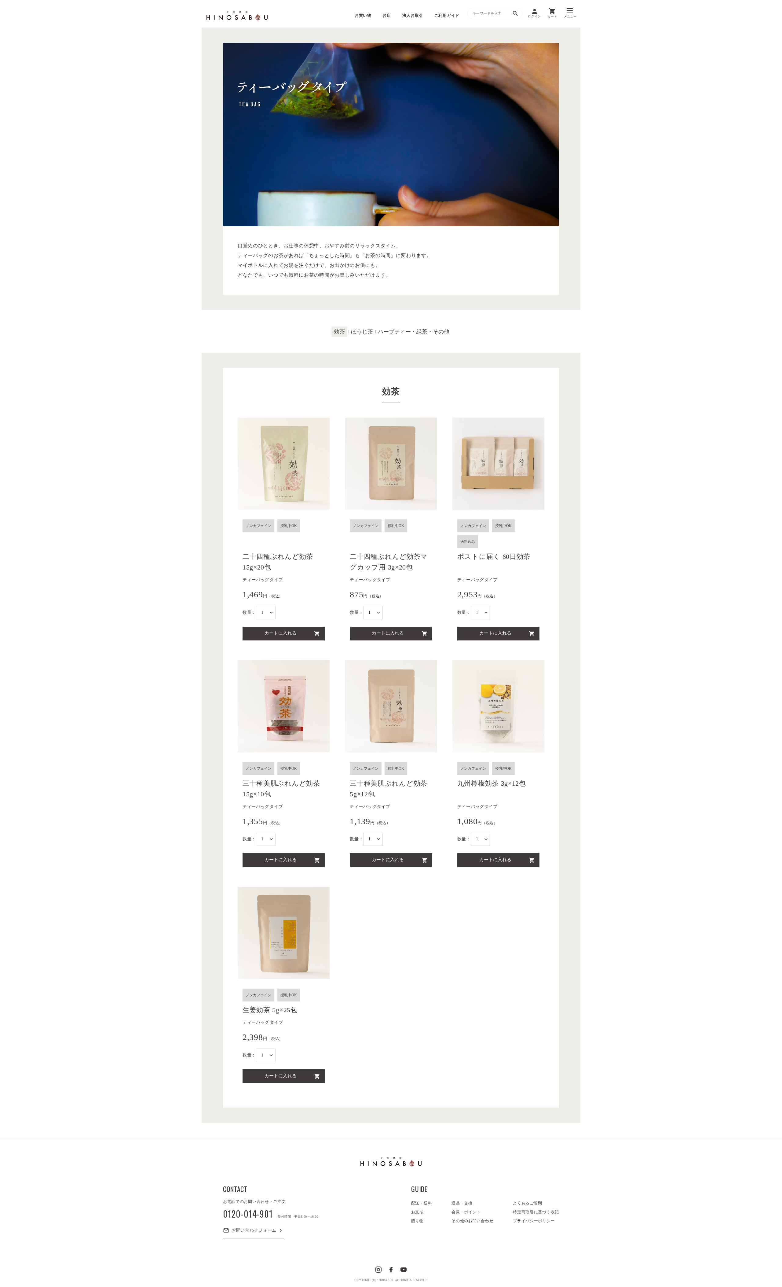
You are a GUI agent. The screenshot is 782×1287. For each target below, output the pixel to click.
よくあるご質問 (527, 1203)
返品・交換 (462, 1203)
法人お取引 (412, 15)
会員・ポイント (466, 1212)
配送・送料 (421, 1203)
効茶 (339, 332)
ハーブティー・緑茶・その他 (413, 332)
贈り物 (417, 1221)
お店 (386, 15)
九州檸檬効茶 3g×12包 (491, 783)
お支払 (417, 1212)
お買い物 (363, 15)
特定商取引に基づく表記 (536, 1212)
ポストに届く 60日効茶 (493, 556)
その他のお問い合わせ (472, 1221)
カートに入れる (281, 633)
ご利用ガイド (446, 15)
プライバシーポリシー (534, 1221)
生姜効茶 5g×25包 (270, 1010)
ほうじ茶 (362, 332)
